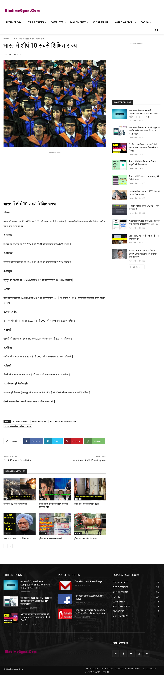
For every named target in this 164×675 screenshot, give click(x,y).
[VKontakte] (147, 653)
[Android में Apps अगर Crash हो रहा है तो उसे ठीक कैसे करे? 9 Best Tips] (119, 224)
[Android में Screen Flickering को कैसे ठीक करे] (119, 180)
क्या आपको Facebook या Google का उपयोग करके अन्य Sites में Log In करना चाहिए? (144, 130)
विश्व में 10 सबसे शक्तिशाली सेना (17, 460)
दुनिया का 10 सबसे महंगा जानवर (86, 538)
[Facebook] (123, 653)
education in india (21, 421)
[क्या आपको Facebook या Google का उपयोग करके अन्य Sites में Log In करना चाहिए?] (119, 131)
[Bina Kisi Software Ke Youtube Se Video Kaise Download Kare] (65, 614)
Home (6, 38)
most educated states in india (63, 421)
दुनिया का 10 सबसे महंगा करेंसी (50, 538)
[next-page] (11, 546)
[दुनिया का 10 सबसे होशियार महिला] (90, 489)
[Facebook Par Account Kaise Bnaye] (65, 599)
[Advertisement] (78, 10)
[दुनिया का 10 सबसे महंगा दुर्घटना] (20, 489)
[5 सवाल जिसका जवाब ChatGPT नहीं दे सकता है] (119, 210)
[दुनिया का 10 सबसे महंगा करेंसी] (55, 524)
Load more (135, 267)
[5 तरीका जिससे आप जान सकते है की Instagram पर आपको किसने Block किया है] (119, 148)
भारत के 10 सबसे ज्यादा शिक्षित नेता (16, 538)
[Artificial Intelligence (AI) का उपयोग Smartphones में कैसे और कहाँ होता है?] (119, 254)
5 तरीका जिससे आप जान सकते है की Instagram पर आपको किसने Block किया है (144, 147)
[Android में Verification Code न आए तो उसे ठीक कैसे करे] (119, 165)
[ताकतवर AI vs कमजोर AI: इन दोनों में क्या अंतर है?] (119, 239)
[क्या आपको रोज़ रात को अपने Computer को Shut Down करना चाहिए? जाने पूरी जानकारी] (119, 114)
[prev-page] (6, 546)
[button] (156, 30)
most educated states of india (18, 426)
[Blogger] (115, 653)
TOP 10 (14, 38)
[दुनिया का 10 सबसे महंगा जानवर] (90, 524)
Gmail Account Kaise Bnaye (88, 581)
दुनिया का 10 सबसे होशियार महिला (86, 504)
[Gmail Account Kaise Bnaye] (65, 585)
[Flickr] (131, 653)
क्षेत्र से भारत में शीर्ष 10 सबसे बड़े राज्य (89, 460)
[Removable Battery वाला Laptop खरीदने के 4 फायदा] (119, 195)
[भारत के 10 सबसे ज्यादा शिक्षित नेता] (20, 524)
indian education (39, 421)
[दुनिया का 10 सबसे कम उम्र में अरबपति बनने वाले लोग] (55, 489)
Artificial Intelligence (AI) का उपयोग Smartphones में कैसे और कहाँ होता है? (143, 253)
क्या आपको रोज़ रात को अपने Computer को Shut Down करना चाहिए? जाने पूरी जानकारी (143, 113)
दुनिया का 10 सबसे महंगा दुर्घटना (15, 504)
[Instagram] (139, 653)
